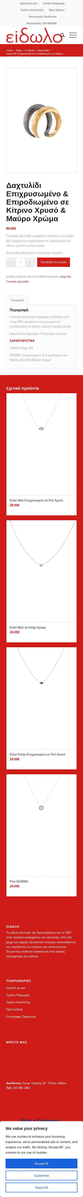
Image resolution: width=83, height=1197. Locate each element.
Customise (41, 1175)
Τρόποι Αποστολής (32, 10)
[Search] (60, 35)
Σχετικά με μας (28, 3)
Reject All (41, 1187)
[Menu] (71, 35)
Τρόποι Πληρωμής (54, 3)
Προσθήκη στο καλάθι (54, 262)
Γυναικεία (11, 281)
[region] (41, 1159)
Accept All (41, 1163)
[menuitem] (29, 3)
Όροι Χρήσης (57, 10)
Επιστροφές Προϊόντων (42, 16)
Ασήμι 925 (65, 276)
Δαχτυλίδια (23, 281)
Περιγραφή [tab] (17, 300)
